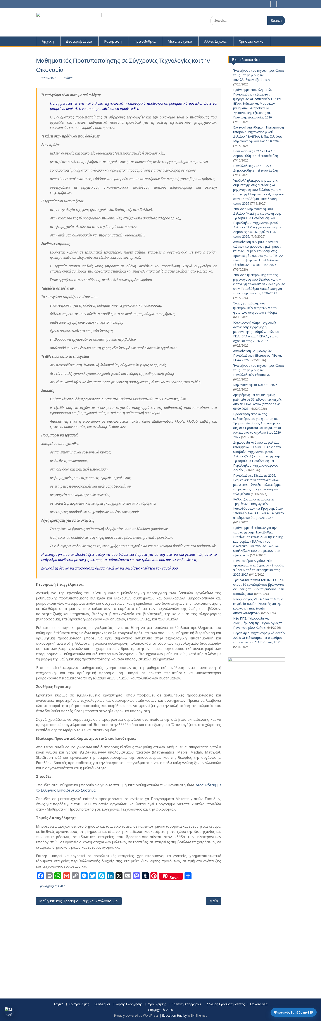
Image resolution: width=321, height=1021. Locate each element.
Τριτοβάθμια (144, 41)
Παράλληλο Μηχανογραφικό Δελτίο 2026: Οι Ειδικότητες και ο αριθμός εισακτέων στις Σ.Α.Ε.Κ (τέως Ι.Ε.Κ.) (259, 637)
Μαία (213, 901)
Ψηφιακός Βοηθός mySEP (293, 1012)
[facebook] (273, 4)
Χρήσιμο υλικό (251, 41)
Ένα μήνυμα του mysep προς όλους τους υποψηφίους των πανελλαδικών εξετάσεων (258, 75)
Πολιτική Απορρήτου (186, 1004)
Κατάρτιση (113, 41)
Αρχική (48, 41)
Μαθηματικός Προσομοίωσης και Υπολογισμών (78, 901)
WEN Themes (197, 1015)
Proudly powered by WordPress (136, 1015)
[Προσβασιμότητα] (9, 1012)
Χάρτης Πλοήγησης (129, 1004)
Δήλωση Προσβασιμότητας (225, 1004)
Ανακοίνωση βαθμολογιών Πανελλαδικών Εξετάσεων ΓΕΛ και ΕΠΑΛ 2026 (257, 355)
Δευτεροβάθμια (79, 41)
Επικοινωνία (259, 1004)
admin (68, 78)
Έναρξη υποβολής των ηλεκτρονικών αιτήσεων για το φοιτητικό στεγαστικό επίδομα (255, 307)
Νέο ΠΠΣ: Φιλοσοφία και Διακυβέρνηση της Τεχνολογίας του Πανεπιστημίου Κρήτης (259, 623)
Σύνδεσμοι (102, 1004)
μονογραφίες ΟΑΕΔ (52, 886)
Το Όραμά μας (79, 1004)
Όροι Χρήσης (157, 1004)
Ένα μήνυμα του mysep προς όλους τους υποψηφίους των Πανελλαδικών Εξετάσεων (258, 370)
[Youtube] (281, 4)
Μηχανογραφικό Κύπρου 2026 (255, 385)
